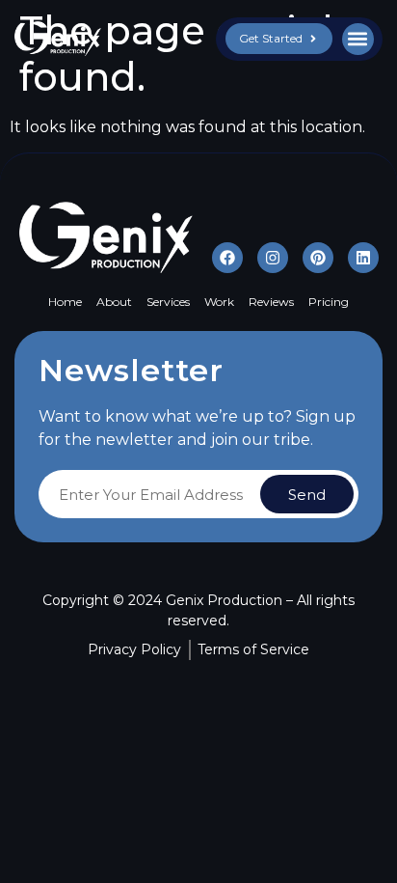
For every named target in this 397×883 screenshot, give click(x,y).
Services (168, 301)
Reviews (271, 301)
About (114, 301)
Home (65, 301)
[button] (358, 39)
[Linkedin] (363, 257)
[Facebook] (227, 257)
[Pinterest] (318, 257)
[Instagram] (272, 257)
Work (219, 301)
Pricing (328, 301)
